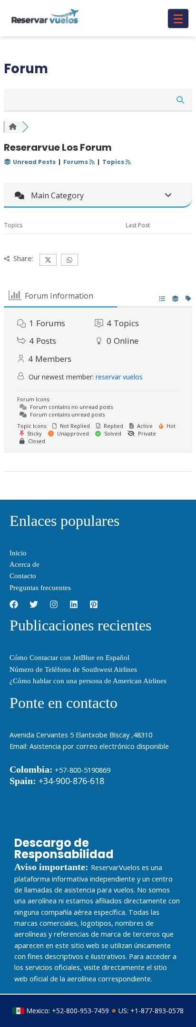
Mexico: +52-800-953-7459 (67, 1010)
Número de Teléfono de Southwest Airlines (73, 669)
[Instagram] (53, 604)
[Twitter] (33, 604)
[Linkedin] (73, 604)
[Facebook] (14, 604)
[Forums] (13, 126)
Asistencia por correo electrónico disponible (99, 746)
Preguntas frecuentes (40, 587)
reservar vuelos (119, 376)
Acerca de (24, 564)
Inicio (18, 553)
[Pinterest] (93, 604)
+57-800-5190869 (82, 770)
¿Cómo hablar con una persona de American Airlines (88, 681)
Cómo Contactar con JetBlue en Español (69, 657)
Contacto (23, 576)
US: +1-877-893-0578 (151, 1010)
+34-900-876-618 (57, 780)
